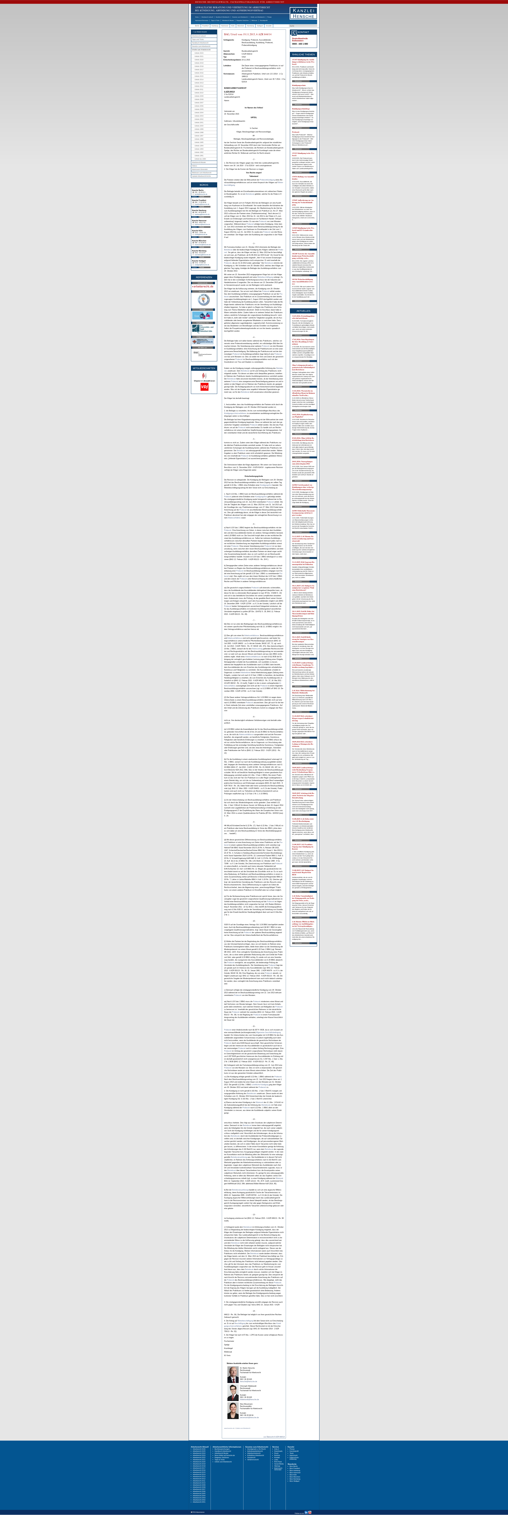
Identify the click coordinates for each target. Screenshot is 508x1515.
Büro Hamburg (295, 1470)
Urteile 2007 (199, 103)
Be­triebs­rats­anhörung (239, 1157)
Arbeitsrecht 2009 (199, 1485)
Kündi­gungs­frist (266, 485)
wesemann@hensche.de (249, 1418)
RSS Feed (278, 1462)
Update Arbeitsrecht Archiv (201, 176)
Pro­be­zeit (262, 221)
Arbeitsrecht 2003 (199, 1498)
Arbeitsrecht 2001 (199, 1502)
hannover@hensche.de (202, 224)
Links (276, 1460)
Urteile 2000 (199, 126)
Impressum (294, 1455)
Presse (269, 17)
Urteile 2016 (199, 73)
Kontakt (277, 1457)
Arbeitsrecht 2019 (199, 1464)
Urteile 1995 (199, 142)
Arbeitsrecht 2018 (199, 1466)
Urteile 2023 (199, 53)
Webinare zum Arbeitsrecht (201, 173)
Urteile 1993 (199, 149)
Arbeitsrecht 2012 (199, 1479)
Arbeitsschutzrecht (253, 1453)
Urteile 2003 (199, 116)
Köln (233, 26)
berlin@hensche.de (201, 194)
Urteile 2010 (199, 93)
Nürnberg (250, 26)
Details (202, 196)
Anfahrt (194, 196)
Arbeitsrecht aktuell (207, 17)
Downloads (278, 1451)
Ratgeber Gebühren (243, 20)
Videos (194, 166)
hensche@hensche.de (248, 1381)
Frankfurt (205, 26)
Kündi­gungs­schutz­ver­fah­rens (235, 413)
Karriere (277, 1455)
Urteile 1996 (199, 139)
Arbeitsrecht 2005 (199, 1493)
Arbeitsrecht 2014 (199, 1474)
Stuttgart (260, 26)
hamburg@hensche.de (202, 214)
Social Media (279, 1464)
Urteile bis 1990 (200, 159)
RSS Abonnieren (198, 1512)
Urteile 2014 (199, 79)
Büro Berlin (294, 1466)
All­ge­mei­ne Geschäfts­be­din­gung (268, 1032)
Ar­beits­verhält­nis (234, 518)
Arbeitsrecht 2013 (199, 1477)
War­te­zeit (259, 1102)
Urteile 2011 (199, 89)
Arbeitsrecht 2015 (199, 1472)
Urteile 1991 (199, 156)
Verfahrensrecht (253, 1460)
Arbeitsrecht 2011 (199, 1481)
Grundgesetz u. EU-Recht (256, 1449)
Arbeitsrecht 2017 (199, 1468)
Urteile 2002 (199, 119)
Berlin (197, 26)
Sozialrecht (251, 1457)
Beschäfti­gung (240, 1323)
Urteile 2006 (199, 106)
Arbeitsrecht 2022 (199, 1457)
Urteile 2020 (199, 60)
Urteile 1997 (199, 136)
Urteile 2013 (199, 83)
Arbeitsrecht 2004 (199, 1496)
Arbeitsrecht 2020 (199, 1462)
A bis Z (276, 1449)
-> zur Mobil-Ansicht (199, 32)
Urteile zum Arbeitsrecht (257, 17)
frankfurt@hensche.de (202, 204)
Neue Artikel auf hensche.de (225, 1455)
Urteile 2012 (199, 86)
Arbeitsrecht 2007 (199, 1489)
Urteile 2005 (199, 109)
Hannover (224, 26)
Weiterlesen (298, 81)
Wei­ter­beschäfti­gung (265, 277)
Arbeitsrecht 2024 (199, 1453)
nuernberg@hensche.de (202, 254)
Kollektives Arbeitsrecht (255, 1455)
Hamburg (215, 26)
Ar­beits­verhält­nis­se (251, 635)
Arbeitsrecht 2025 (199, 1451)
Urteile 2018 (199, 66)
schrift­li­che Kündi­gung (260, 1085)
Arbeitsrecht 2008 (199, 1487)
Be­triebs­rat (250, 194)
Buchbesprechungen (222, 1449)
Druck (276, 1453)
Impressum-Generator (201, 20)
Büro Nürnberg (295, 1479)
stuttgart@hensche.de (202, 265)
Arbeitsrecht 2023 (199, 1455)
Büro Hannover (295, 1473)
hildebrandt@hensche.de (249, 1399)
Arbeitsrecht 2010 (199, 1483)
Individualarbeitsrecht (255, 1451)
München (240, 26)
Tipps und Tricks (198, 39)
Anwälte (269, 26)
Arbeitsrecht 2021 (199, 1460)
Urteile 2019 (199, 63)
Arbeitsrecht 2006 (199, 1491)
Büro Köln (293, 1475)
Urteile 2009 (199, 96)
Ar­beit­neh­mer (245, 673)
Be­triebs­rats (251, 1093)
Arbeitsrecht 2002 (199, 1500)
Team (292, 1453)
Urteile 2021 (199, 56)
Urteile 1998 (199, 132)
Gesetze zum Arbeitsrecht (240, 17)
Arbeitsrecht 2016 (199, 1470)
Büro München (295, 1477)
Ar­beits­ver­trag (257, 649)
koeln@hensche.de (201, 234)
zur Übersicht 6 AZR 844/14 (274, 1437)
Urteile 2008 (199, 99)
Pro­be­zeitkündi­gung (267, 180)
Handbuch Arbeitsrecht (223, 17)
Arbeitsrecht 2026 (199, 1449)
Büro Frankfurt (295, 1468)
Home (197, 17)
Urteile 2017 (199, 70)
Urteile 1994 (199, 146)
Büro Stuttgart (294, 1481)
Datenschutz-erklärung (294, 1458)
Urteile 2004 (199, 113)
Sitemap (277, 1466)
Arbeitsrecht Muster (228, 20)
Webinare (254, 20)
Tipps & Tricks (215, 20)
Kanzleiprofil (263, 20)
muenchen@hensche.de (203, 244)
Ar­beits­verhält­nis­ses (253, 657)
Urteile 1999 (199, 129)
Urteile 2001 (199, 123)
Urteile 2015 (199, 76)
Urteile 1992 (199, 152)
